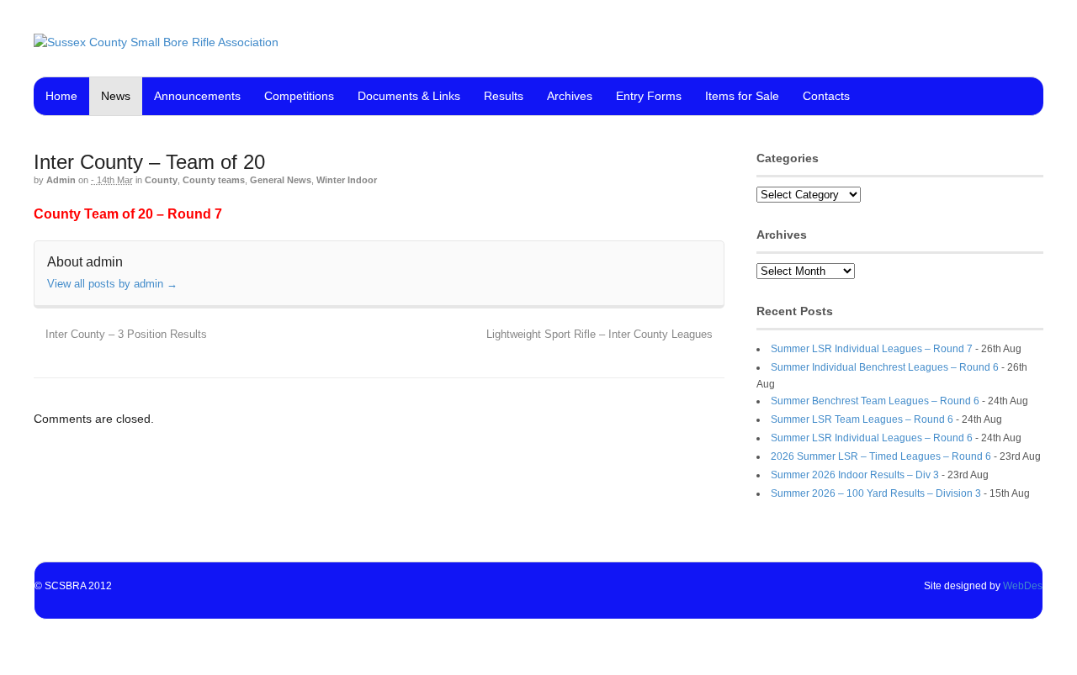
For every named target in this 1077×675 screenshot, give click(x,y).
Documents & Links (409, 96)
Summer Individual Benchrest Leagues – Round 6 (885, 367)
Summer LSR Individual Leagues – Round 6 (872, 438)
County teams (214, 180)
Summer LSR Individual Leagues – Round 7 (872, 349)
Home (61, 96)
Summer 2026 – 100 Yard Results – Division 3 (876, 493)
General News (280, 180)
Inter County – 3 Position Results (124, 334)
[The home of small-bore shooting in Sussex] (156, 42)
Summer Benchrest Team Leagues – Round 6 (875, 401)
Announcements (197, 96)
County (161, 180)
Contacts (826, 96)
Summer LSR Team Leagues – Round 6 (862, 419)
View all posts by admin (112, 283)
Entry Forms (649, 96)
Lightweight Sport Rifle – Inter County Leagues (601, 334)
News (115, 96)
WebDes (1023, 586)
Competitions (299, 96)
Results (503, 96)
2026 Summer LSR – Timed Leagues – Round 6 (881, 456)
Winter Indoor (346, 180)
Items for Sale (742, 96)
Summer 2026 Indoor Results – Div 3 (855, 475)
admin (61, 180)
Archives (569, 96)
